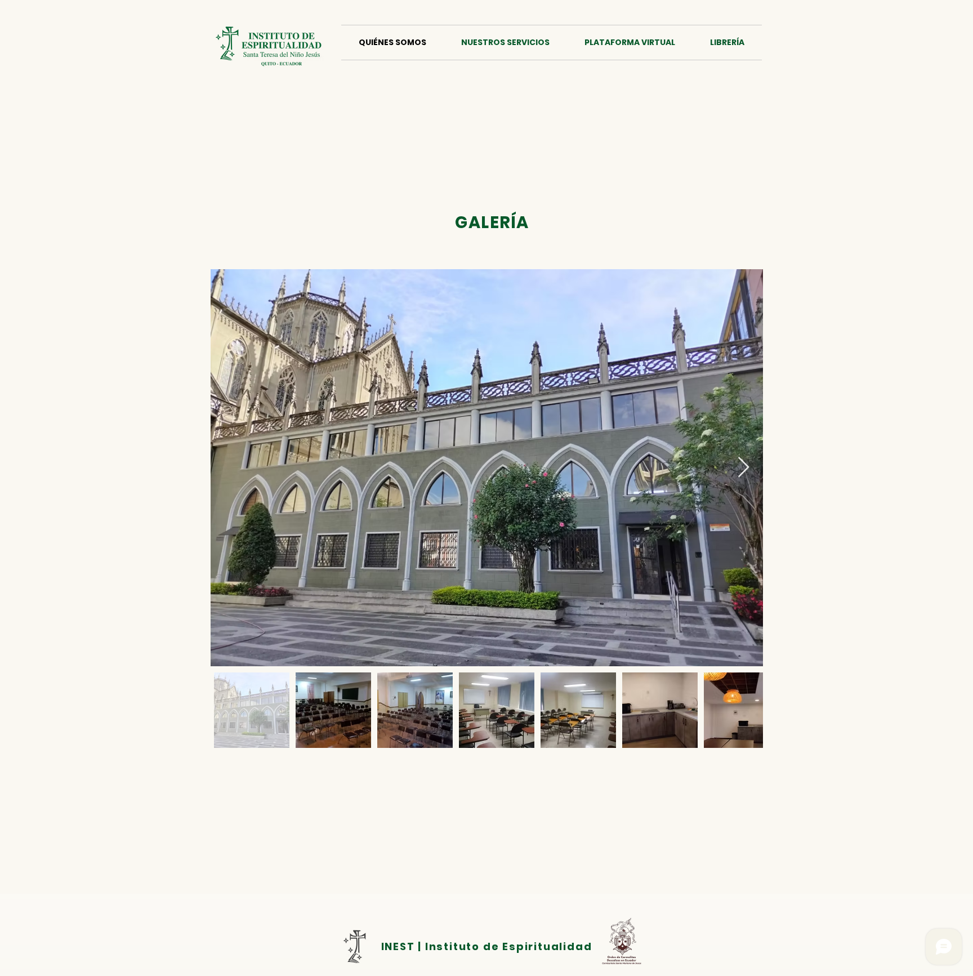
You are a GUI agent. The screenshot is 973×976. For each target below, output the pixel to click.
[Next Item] (743, 468)
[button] (505, 42)
